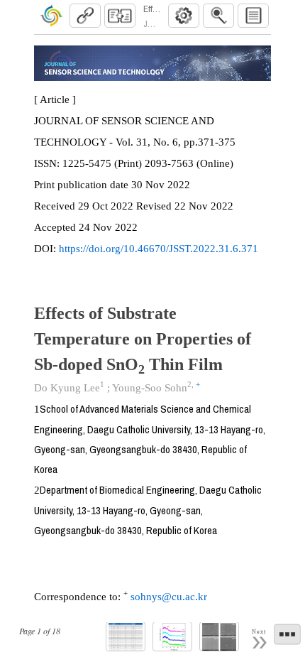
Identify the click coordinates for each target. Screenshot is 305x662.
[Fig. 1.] (172, 637)
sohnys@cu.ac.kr (167, 596)
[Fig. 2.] (219, 637)
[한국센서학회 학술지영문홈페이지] (51, 16)
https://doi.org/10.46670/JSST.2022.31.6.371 (158, 248)
